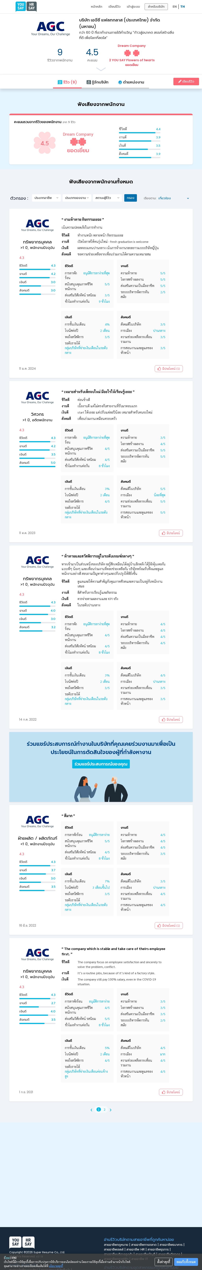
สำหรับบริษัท (156, 6)
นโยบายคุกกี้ (56, 1266)
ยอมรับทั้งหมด (186, 1262)
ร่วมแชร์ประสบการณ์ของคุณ (101, 764)
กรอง (130, 198)
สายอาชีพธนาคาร (172, 1244)
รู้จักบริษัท (99, 82)
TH (182, 6)
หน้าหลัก (96, 6)
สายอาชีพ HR (136, 1249)
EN (175, 6)
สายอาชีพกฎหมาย (117, 1244)
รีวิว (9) (69, 82)
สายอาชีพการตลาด (144, 1244)
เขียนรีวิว (114, 6)
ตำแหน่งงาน (133, 82)
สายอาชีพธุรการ (159, 1249)
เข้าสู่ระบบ (133, 6)
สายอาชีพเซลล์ (114, 1249)
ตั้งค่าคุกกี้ (163, 1262)
